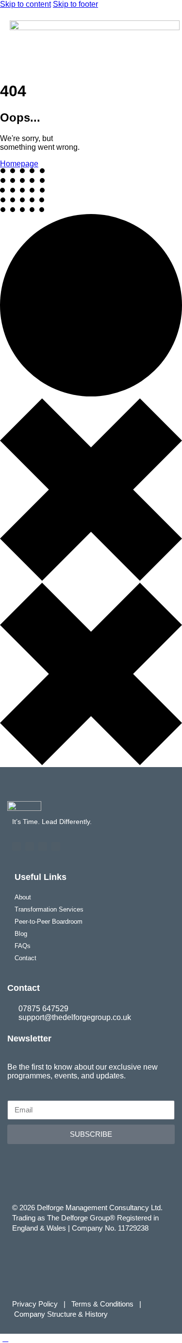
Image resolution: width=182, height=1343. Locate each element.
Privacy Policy (35, 1304)
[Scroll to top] (5, 1338)
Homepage (19, 164)
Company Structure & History (61, 1314)
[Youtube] (42, 846)
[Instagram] (55, 846)
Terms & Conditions (104, 1304)
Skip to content (25, 4)
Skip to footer (75, 4)
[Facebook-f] (16, 846)
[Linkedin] (29, 846)
